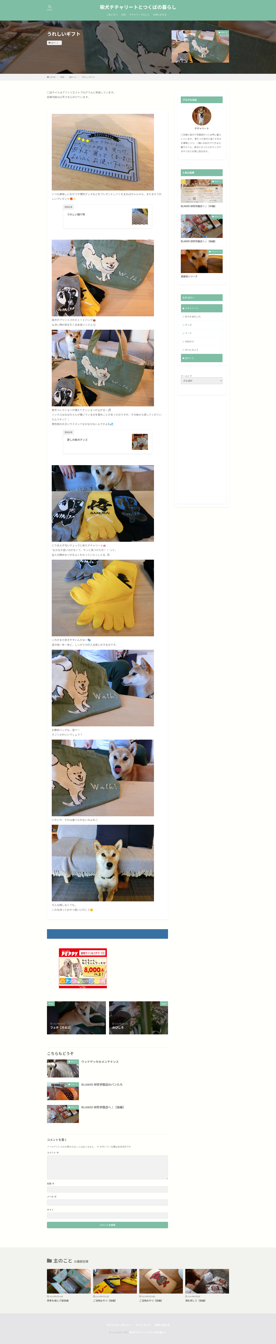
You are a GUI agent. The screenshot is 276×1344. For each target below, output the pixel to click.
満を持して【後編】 (196, 1300)
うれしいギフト (88, 77)
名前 (50, 1184)
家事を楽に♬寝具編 (58, 1300)
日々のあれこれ (193, 316)
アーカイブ (186, 376)
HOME (53, 77)
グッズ (188, 325)
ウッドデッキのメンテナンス (100, 1061)
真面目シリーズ (189, 276)
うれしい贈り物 (76, 214)
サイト (50, 1210)
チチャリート (216, 252)
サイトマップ (143, 1324)
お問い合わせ (160, 14)
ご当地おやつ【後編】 (105, 1300)
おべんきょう (191, 349)
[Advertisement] (202, 453)
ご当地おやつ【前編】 (151, 1300)
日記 (123, 14)
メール (52, 1197)
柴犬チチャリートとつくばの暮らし (138, 7)
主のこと (55, 43)
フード (188, 333)
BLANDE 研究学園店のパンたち (102, 1084)
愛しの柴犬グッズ (77, 439)
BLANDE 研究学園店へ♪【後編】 (103, 1107)
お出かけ (189, 341)
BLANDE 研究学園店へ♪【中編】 (199, 206)
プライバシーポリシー (119, 1324)
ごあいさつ (112, 14)
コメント (53, 1153)
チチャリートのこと (139, 14)
